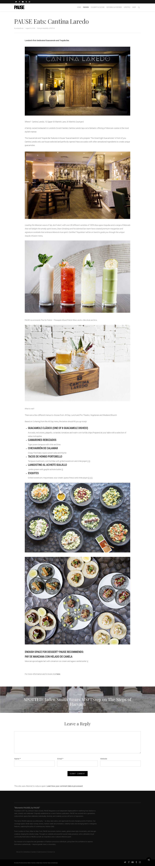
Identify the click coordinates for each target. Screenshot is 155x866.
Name (17, 759)
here (58, 674)
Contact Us (51, 852)
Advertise (27, 852)
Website (103, 759)
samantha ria (19, 28)
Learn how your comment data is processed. (65, 786)
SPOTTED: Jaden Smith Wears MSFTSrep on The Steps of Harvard (77, 700)
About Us (18, 852)
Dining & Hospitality (42, 28)
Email (60, 759)
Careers (33, 852)
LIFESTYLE (52, 28)
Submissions (41, 852)
